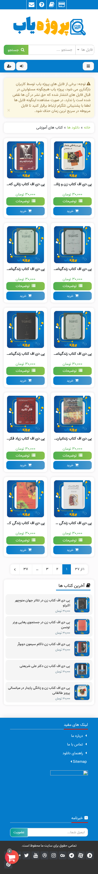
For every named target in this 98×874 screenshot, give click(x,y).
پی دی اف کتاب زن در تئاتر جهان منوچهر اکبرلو (42, 603)
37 (25, 569)
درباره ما (77, 736)
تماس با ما (75, 744)
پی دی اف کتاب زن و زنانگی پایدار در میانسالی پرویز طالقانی (39, 691)
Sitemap (79, 762)
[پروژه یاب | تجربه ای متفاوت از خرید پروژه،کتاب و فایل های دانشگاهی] (49, 27)
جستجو (14, 50)
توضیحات (71, 201)
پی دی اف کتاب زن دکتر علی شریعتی (45, 666)
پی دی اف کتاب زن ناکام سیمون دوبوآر (43, 644)
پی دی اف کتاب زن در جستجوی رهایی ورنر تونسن (41, 625)
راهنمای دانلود (73, 753)
